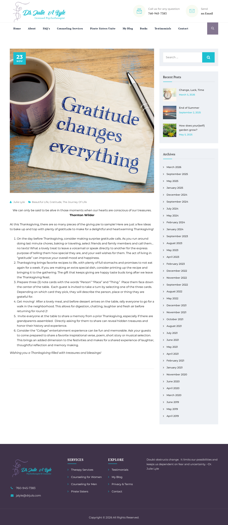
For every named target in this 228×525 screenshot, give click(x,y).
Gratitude (55, 202)
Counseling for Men (84, 484)
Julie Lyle (19, 202)
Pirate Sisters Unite (103, 28)
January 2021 (175, 367)
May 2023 (172, 250)
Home (17, 28)
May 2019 (172, 409)
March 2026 (174, 167)
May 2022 (172, 298)
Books (143, 28)
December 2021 (176, 305)
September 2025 (177, 174)
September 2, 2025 (190, 112)
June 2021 (173, 340)
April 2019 (173, 416)
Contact (183, 28)
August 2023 (174, 243)
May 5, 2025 (185, 134)
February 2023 (176, 263)
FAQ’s (46, 28)
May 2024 (172, 215)
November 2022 (177, 277)
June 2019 (173, 402)
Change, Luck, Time (191, 90)
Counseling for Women (86, 477)
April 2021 (173, 353)
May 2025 (172, 181)
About (32, 28)
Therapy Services (82, 469)
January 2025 (175, 187)
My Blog (128, 28)
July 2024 (172, 208)
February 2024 (176, 222)
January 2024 (175, 229)
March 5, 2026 (187, 94)
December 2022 (177, 270)
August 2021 (174, 326)
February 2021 (175, 360)
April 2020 (173, 388)
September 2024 (177, 201)
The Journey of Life (75, 202)
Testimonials (163, 28)
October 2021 (175, 319)
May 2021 (172, 346)
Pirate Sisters (79, 491)
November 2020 (177, 374)
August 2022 (174, 291)
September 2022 (177, 284)
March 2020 (174, 395)
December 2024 (177, 194)
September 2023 (177, 236)
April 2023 (173, 256)
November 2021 (176, 312)
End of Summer (189, 107)
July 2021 (172, 333)
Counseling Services (70, 28)
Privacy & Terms (122, 484)
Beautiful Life (40, 202)
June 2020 (173, 381)
